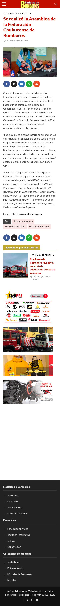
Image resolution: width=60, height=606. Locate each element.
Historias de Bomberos (20, 574)
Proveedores (15, 507)
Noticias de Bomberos (39, 226)
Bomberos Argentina (23, 221)
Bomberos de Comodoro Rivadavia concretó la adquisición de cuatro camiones (42, 266)
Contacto (13, 501)
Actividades (10, 13)
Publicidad (13, 495)
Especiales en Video (18, 528)
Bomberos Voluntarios (15, 226)
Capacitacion (14, 546)
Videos (11, 541)
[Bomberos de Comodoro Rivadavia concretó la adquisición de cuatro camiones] (15, 265)
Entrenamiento (16, 568)
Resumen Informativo (19, 534)
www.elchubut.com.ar (30, 214)
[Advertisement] (30, 437)
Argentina (26, 13)
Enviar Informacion (18, 513)
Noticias (35, 255)
